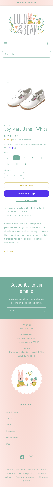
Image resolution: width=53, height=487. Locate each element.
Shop (8, 424)
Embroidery (12, 431)
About (9, 418)
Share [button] (10, 251)
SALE (8, 443)
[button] (6, 43)
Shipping (8, 140)
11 (17, 163)
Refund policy (26, 473)
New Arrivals (12, 412)
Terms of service (24, 476)
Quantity (8, 170)
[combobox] (26, 54)
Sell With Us (12, 437)
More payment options (26, 200)
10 (9, 164)
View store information (19, 215)
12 (26, 163)
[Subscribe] (44, 310)
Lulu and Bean (24, 469)
